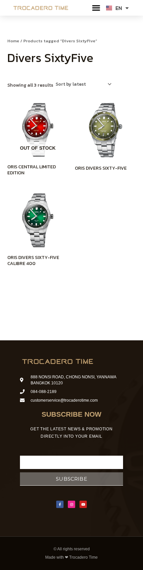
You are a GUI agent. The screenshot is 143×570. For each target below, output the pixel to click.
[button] (96, 7)
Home (13, 41)
